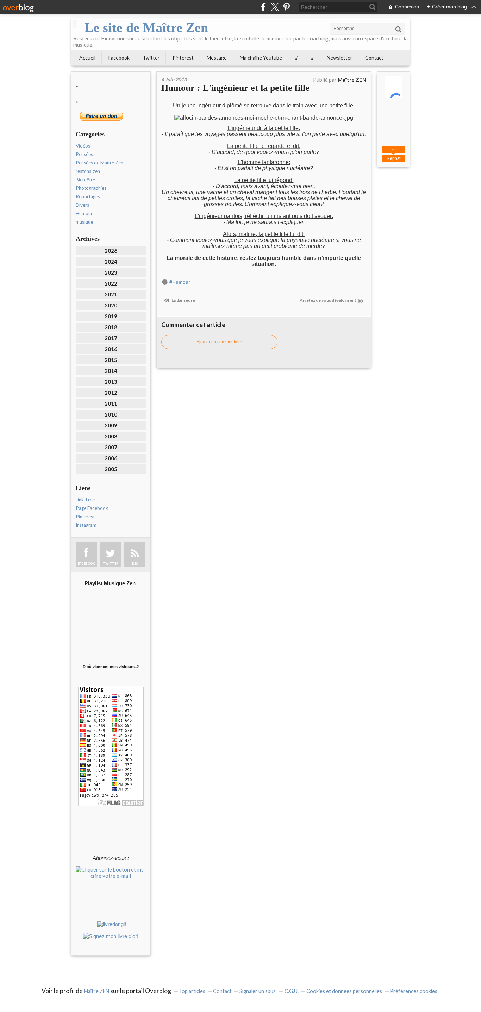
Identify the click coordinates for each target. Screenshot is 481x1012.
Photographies (91, 188)
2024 (111, 261)
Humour (84, 213)
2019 (111, 316)
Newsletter (339, 58)
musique (84, 222)
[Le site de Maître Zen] (75, 24)
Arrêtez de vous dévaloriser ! (328, 300)
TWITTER (110, 564)
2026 (111, 251)
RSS (135, 564)
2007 (111, 447)
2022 (111, 283)
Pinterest (183, 58)
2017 (111, 338)
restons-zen (88, 171)
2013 (111, 382)
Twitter (151, 58)
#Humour (179, 282)
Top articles (192, 991)
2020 (111, 305)
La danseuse (183, 300)
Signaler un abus (258, 991)
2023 (111, 272)
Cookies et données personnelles (344, 991)
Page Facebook (92, 508)
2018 (111, 327)
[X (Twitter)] (274, 7)
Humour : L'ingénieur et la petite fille (235, 88)
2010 (111, 414)
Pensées (84, 154)
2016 (111, 349)
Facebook (119, 58)
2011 (111, 403)
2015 (111, 360)
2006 (111, 458)
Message (217, 58)
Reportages (88, 196)
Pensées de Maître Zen (99, 162)
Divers (82, 205)
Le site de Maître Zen (146, 27)
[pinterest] (286, 7)
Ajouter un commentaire (219, 341)
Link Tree (85, 499)
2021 (111, 294)
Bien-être (85, 179)
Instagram (86, 525)
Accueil (87, 58)
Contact (374, 58)
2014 (111, 371)
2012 (111, 392)
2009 (111, 425)
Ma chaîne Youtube (261, 58)
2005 (111, 469)
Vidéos (83, 146)
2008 (111, 436)
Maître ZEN (96, 991)
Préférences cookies (413, 991)
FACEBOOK (86, 564)
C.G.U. (292, 991)
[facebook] (263, 7)
